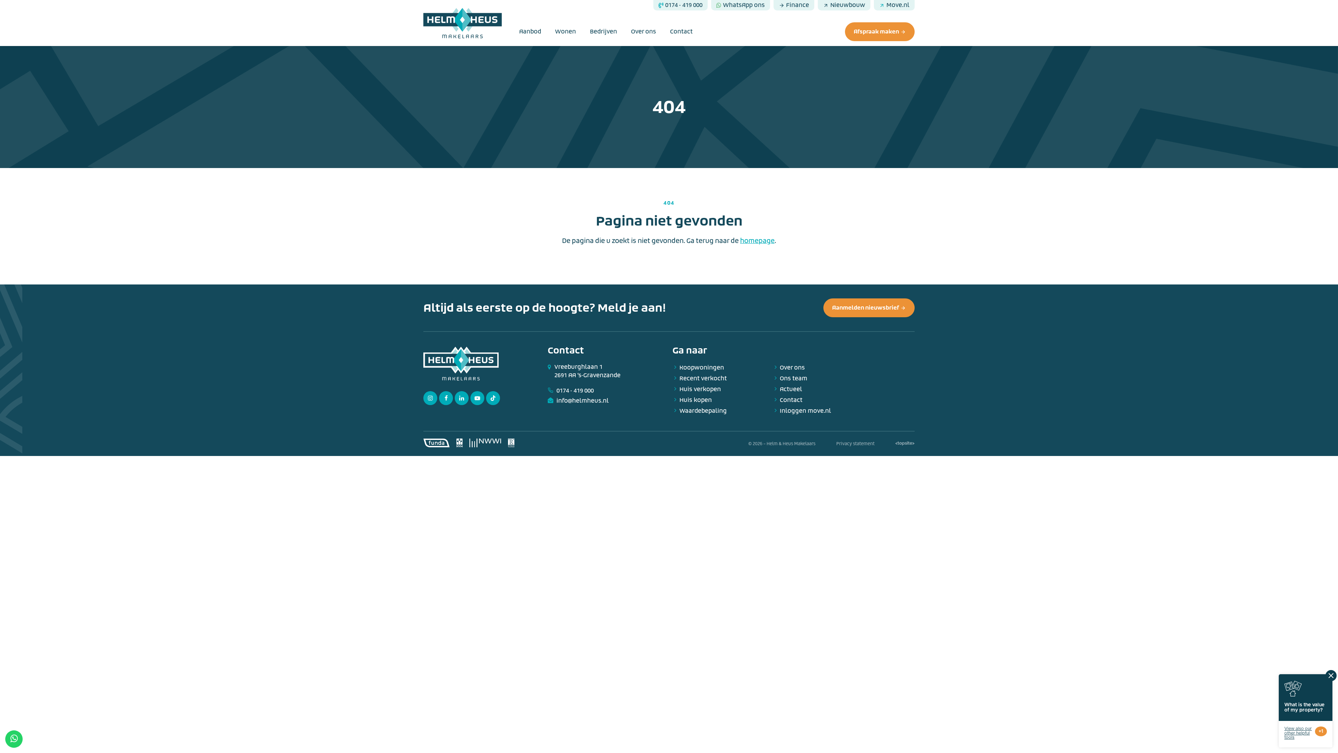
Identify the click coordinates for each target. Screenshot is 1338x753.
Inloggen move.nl (805, 411)
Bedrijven (603, 31)
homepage (757, 241)
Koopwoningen (701, 367)
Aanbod (530, 31)
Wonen (565, 31)
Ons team (793, 378)
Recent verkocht (703, 378)
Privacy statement (855, 443)
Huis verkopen (700, 389)
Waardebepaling (703, 411)
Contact (681, 31)
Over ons (643, 31)
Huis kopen (695, 400)
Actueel (791, 389)
